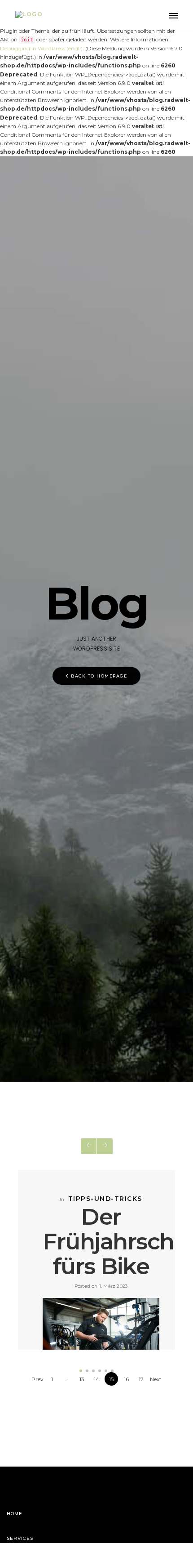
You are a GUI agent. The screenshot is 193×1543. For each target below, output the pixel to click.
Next (156, 1379)
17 (141, 1379)
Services (20, 1538)
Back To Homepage (99, 675)
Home (14, 1513)
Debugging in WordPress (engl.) (41, 48)
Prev (37, 1379)
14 (96, 1379)
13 (81, 1379)
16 (126, 1379)
